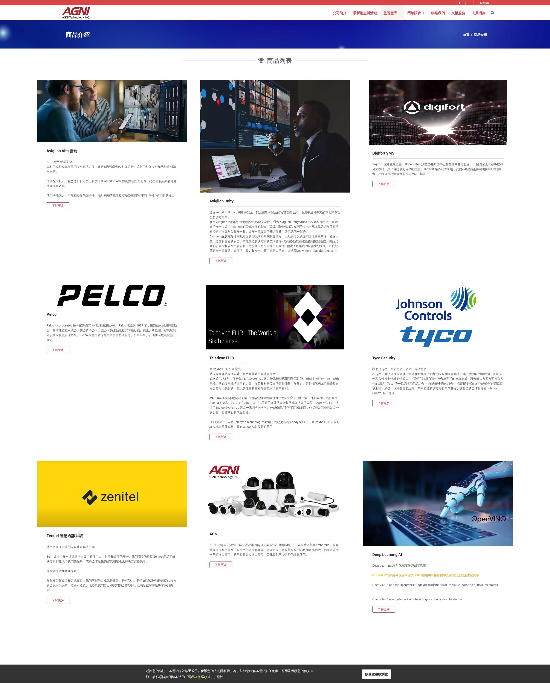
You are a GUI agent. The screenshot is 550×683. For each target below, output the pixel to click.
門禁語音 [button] (416, 13)
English (484, 2)
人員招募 (478, 13)
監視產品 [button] (392, 13)
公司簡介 (340, 13)
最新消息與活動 (365, 13)
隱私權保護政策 (199, 676)
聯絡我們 (438, 13)
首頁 (466, 34)
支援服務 (458, 13)
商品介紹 (480, 34)
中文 (464, 2)
